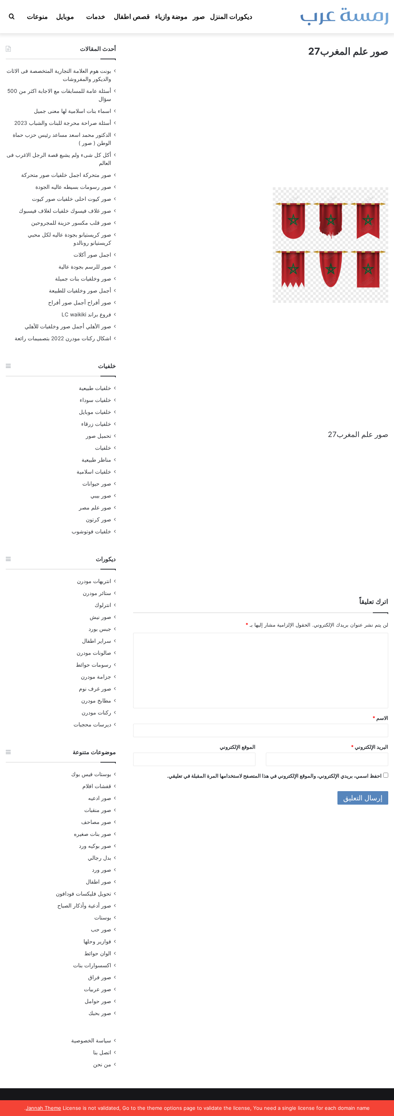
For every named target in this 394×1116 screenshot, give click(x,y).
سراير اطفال (96, 641)
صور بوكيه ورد (95, 846)
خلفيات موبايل (95, 412)
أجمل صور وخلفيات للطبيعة (80, 290)
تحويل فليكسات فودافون (83, 894)
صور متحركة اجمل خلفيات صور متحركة (66, 175)
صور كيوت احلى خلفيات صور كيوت (71, 199)
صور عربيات (97, 989)
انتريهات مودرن (94, 581)
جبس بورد (99, 629)
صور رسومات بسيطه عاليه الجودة (73, 187)
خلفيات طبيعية (95, 388)
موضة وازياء (171, 16)
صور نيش (100, 617)
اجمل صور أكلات (92, 255)
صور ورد (101, 870)
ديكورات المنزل (231, 16)
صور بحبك (99, 1013)
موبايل (65, 16)
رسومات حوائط (93, 665)
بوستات (102, 917)
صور (199, 16)
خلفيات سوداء (95, 400)
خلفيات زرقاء (96, 424)
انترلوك (103, 605)
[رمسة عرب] (344, 16)
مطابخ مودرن (96, 701)
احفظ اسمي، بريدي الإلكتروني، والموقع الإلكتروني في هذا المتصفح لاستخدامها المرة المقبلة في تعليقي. (274, 776)
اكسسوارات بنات (92, 965)
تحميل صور (98, 436)
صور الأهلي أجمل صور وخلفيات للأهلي (68, 326)
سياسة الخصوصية (91, 1040)
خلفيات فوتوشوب (91, 531)
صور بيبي (100, 495)
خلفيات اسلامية (94, 472)
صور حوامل (98, 1001)
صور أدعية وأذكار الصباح (84, 906)
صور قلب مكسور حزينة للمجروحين (71, 223)
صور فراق (99, 977)
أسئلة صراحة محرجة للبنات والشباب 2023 (62, 123)
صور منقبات (97, 810)
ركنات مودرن (96, 712)
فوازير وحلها (97, 941)
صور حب (101, 929)
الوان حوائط (97, 953)
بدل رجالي (99, 858)
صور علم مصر (95, 507)
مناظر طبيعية (96, 460)
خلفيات (103, 448)
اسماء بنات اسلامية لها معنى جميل (72, 111)
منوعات (37, 16)
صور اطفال (98, 882)
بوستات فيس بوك (91, 774)
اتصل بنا (102, 1052)
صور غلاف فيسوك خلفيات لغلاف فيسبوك (65, 211)
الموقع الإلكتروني (237, 747)
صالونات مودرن (94, 653)
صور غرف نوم (95, 689)
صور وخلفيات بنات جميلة (83, 279)
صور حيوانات (96, 484)
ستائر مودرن (97, 593)
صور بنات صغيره (92, 834)
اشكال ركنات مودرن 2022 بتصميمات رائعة (63, 338)
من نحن (102, 1064)
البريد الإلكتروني (369, 747)
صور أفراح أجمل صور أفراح (79, 302)
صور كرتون (98, 519)
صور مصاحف (96, 822)
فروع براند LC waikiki (86, 314)
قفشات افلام (96, 786)
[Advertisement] (260, 129)
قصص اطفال (132, 16)
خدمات (95, 16)
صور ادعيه (99, 798)
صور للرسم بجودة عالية (84, 267)
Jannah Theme (43, 1108)
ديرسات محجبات (92, 724)
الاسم (380, 718)
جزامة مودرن (96, 677)
